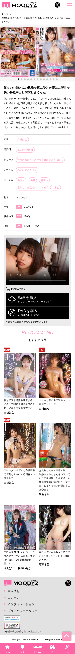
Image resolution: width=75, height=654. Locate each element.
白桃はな (22, 139)
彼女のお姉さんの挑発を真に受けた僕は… (40, 160)
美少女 (21, 180)
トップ (5, 14)
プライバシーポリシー (23, 610)
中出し (55, 187)
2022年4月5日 (25, 149)
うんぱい (9, 568)
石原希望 (44, 564)
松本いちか (24, 568)
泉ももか (44, 494)
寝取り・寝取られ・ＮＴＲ (31, 187)
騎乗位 (44, 180)
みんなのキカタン (27, 170)
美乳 (32, 180)
